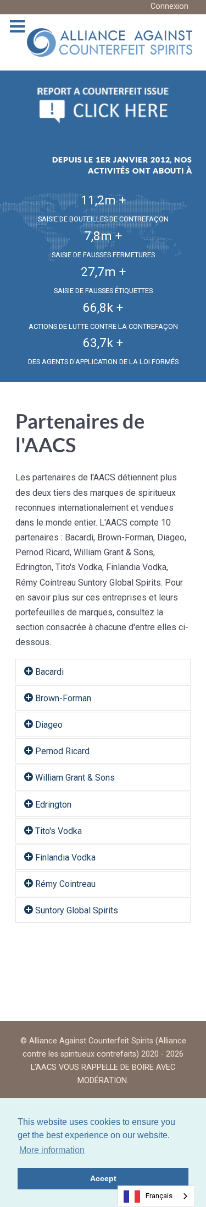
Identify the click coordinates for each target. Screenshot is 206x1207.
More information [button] (52, 1150)
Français (159, 1196)
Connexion (169, 6)
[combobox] (156, 1196)
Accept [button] (103, 1178)
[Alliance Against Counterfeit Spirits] (109, 41)
